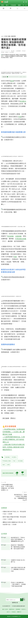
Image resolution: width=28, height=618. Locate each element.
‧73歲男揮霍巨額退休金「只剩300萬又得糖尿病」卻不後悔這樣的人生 (14, 439)
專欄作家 (19, 612)
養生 (7, 5)
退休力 (8, 612)
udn (2, 36)
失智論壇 (13, 5)
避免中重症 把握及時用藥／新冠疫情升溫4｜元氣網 (14, 518)
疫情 (12, 81)
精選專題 (18, 609)
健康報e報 (15, 602)
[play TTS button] (7, 76)
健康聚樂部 (11, 609)
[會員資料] (24, 2)
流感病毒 (18, 236)
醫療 (19, 5)
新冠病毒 (10, 236)
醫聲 (9, 36)
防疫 (20, 116)
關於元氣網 (5, 609)
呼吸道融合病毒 (20, 239)
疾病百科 (24, 609)
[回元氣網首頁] (6, 2)
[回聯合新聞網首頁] (2, 2)
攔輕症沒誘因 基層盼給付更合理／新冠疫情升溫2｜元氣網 (14, 523)
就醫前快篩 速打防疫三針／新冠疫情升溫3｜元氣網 (14, 512)
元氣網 (5, 36)
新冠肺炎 (23, 101)
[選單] (26, 2)
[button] (26, 5)
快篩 (15, 256)
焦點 (2, 5)
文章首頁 (13, 612)
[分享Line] (10, 8)
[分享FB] (3, 8)
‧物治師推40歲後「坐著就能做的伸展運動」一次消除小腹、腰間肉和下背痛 (14, 431)
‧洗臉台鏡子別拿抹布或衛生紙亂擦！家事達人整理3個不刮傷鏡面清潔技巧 (14, 447)
